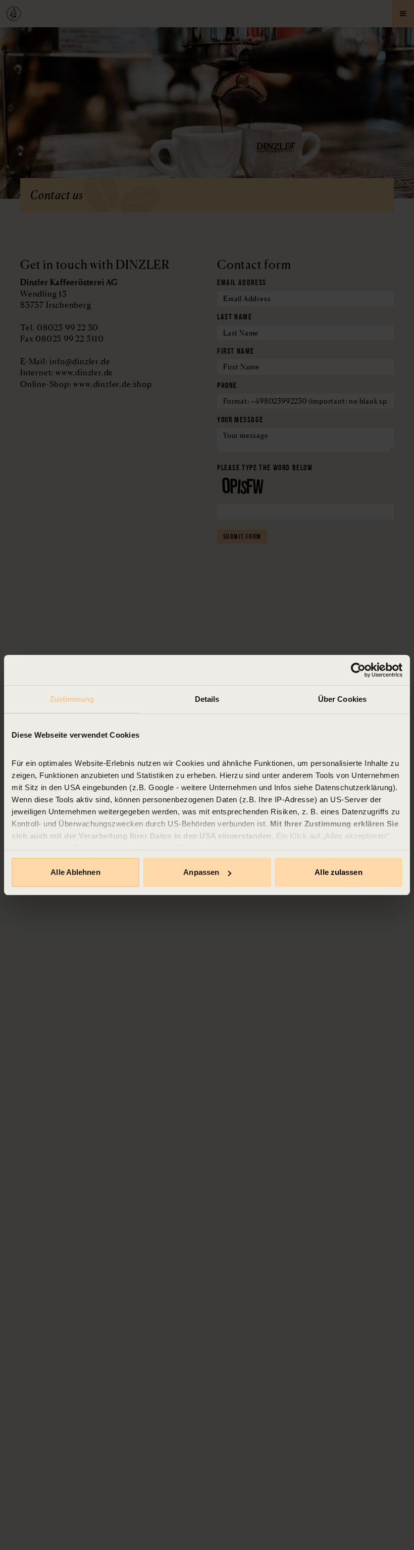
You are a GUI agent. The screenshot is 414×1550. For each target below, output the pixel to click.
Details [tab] (207, 699)
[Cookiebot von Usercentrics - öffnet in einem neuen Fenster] (358, 670)
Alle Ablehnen (75, 872)
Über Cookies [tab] (342, 699)
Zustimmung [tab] (71, 699)
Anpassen (201, 872)
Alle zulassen (338, 872)
